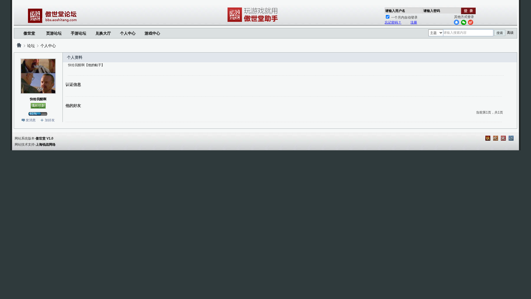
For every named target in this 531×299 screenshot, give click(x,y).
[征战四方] (511, 138)
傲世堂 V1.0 (44, 138)
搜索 (499, 33)
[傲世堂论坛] (19, 46)
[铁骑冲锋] (487, 138)
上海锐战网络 (46, 144)
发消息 (31, 120)
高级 (510, 33)
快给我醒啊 (38, 99)
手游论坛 (78, 33)
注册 (413, 22)
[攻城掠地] (495, 138)
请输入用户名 (395, 11)
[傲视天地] (503, 138)
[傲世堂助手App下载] (253, 22)
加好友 (50, 120)
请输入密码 (431, 11)
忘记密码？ (393, 22)
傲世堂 (29, 33)
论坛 (31, 45)
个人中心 (48, 45)
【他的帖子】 (95, 65)
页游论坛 (54, 33)
